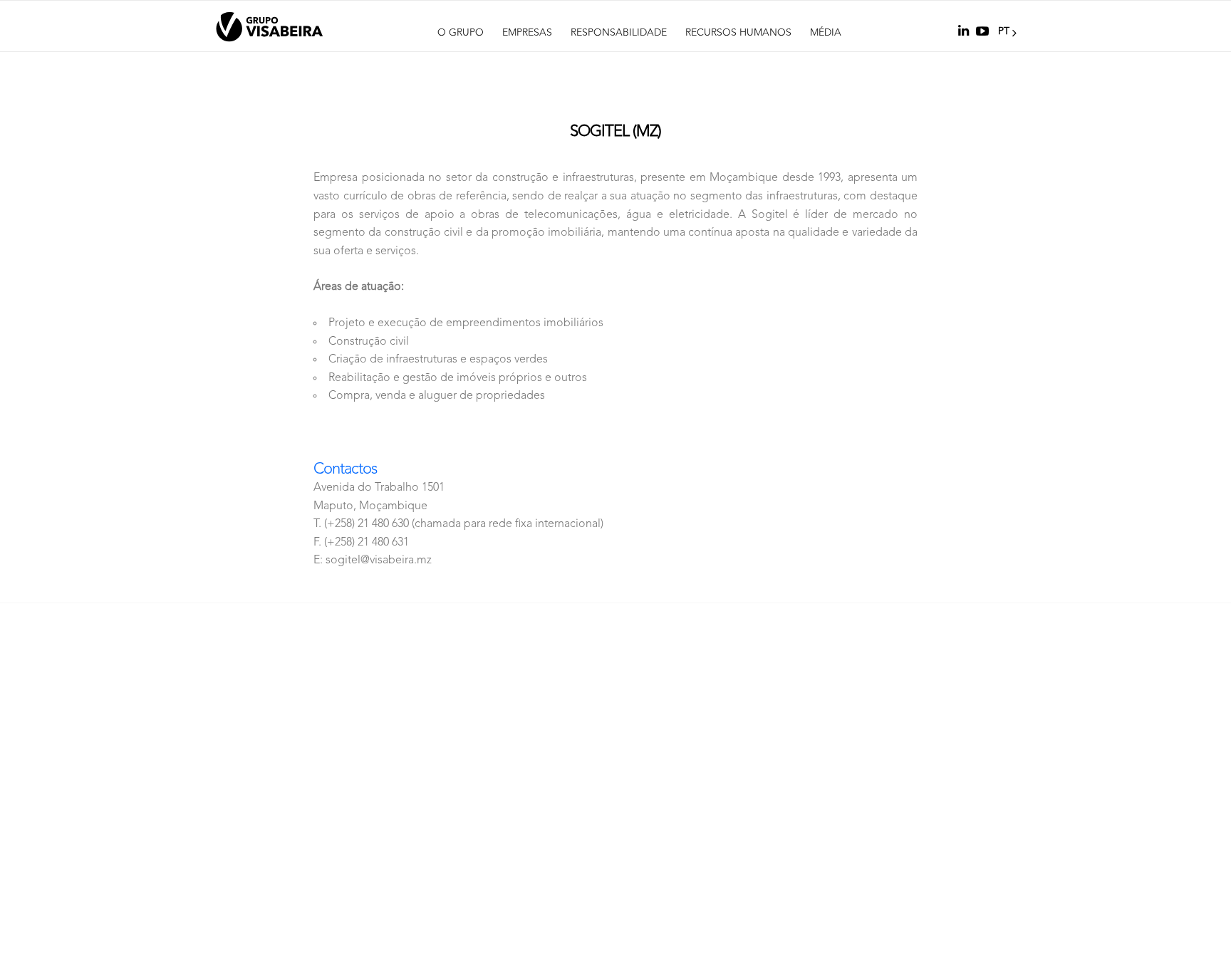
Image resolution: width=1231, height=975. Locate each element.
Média (825, 33)
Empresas (527, 33)
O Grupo (460, 33)
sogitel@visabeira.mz (379, 560)
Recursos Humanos (738, 33)
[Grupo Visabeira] (269, 27)
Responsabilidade (619, 33)
